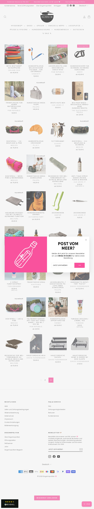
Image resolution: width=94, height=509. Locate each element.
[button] (9, 503)
